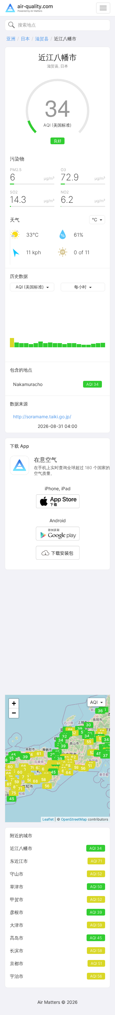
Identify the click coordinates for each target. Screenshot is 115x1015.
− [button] (14, 713)
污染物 (17, 159)
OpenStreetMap (74, 819)
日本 (25, 38)
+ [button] (14, 703)
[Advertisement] (57, 632)
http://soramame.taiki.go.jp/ (42, 416)
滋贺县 (42, 38)
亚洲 (10, 38)
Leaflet (48, 819)
